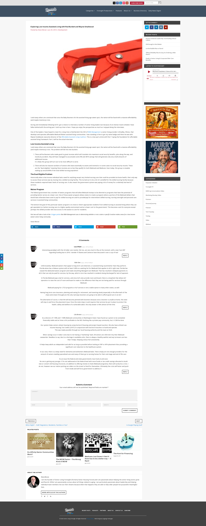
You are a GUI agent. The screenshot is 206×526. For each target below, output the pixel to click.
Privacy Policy (90, 518)
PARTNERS (103, 510)
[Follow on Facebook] (117, 3)
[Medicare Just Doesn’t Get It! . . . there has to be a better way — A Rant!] (98, 443)
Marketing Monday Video (153, 195)
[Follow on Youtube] (127, 3)
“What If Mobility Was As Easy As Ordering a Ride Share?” (161, 53)
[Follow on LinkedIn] (120, 3)
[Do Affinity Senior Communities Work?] (40, 441)
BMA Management (94, 132)
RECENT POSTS (86, 510)
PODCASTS (95, 510)
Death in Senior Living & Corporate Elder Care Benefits (160, 59)
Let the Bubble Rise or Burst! (154, 48)
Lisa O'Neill (77, 247)
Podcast (148, 208)
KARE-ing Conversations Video (155, 191)
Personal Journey (151, 203)
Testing (148, 216)
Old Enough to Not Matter (154, 44)
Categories (89, 11)
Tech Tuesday (150, 212)
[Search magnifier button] (159, 3)
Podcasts (119, 11)
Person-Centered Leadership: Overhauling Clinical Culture (161, 39)
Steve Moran (42, 30)
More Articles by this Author (53, 492)
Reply (125, 255)
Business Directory (140, 11)
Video (147, 220)
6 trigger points (55, 214)
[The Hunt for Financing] (127, 442)
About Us (127, 11)
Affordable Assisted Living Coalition (73, 137)
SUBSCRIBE (127, 510)
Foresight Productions (104, 11)
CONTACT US (119, 510)
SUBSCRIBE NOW (137, 3)
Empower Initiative (151, 183)
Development (62, 30)
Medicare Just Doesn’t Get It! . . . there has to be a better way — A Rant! (98, 459)
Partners (148, 199)
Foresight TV (149, 187)
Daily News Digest (154, 11)
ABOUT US (110, 510)
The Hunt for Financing (123, 453)
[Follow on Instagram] (124, 3)
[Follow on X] (114, 3)
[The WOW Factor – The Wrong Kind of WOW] (69, 445)
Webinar (148, 224)
